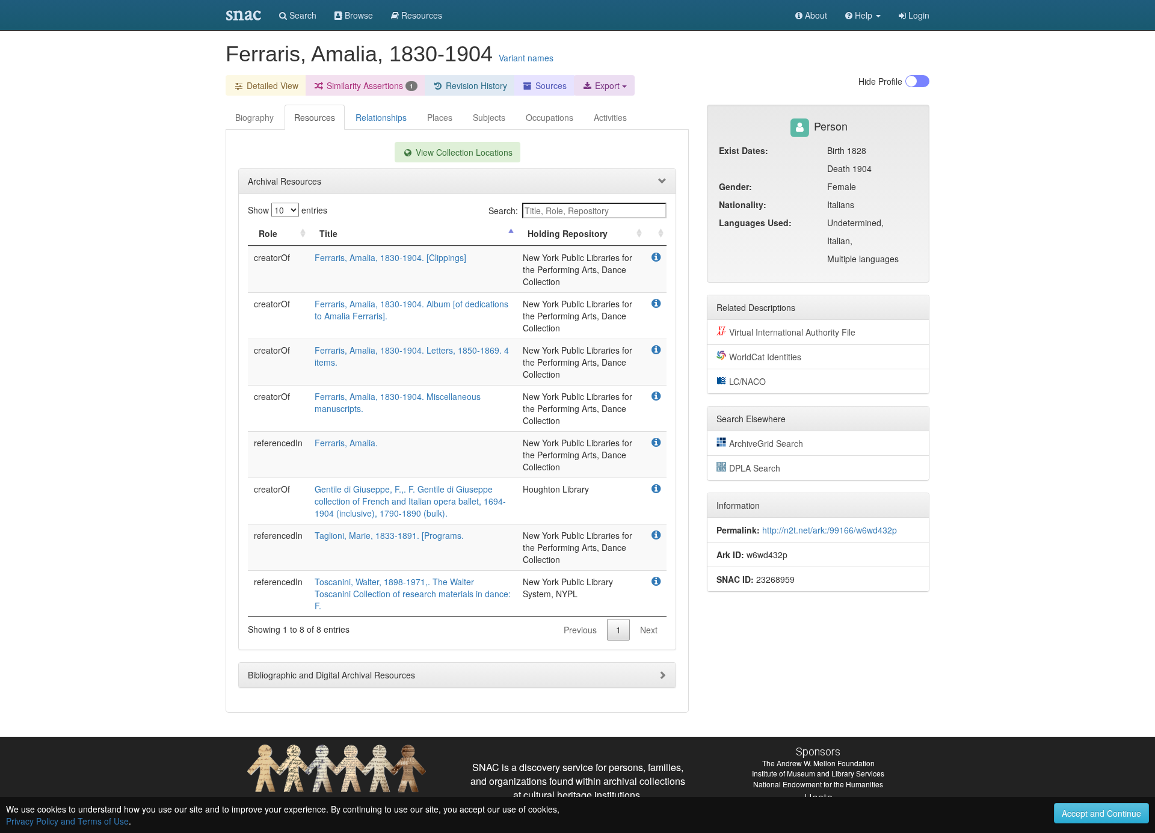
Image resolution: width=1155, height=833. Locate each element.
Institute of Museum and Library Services (818, 773)
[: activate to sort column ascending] (656, 233)
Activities (610, 117)
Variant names (526, 58)
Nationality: (742, 204)
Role (268, 233)
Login (917, 15)
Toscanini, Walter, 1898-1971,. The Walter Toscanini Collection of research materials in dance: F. (413, 594)
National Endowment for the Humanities (818, 784)
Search (301, 15)
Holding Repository (568, 233)
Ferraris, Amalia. (346, 443)
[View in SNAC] (656, 257)
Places (439, 117)
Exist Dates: (743, 150)
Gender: (735, 186)
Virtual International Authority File (792, 332)
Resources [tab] (314, 117)
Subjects (489, 117)
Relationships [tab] (381, 117)
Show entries (287, 210)
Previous (580, 630)
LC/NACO (747, 381)
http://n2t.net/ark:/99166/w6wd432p (829, 530)
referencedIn (278, 443)
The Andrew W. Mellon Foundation (818, 763)
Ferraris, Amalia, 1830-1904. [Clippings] (390, 257)
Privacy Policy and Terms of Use (67, 821)
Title (328, 233)
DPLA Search (754, 468)
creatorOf (272, 257)
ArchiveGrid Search (766, 443)
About (814, 15)
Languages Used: (755, 223)
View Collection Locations (463, 152)
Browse (357, 15)
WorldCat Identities (765, 357)
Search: (503, 210)
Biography (254, 117)
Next (649, 630)
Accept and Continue (1101, 813)
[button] (863, 15)
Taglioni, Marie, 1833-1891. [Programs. (389, 535)
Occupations (549, 117)
